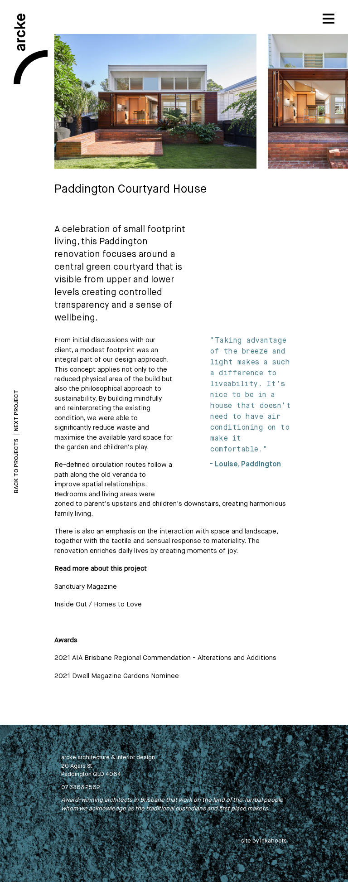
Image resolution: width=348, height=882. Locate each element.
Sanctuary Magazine (85, 586)
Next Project (16, 410)
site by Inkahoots (264, 841)
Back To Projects (16, 465)
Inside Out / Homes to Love (98, 604)
